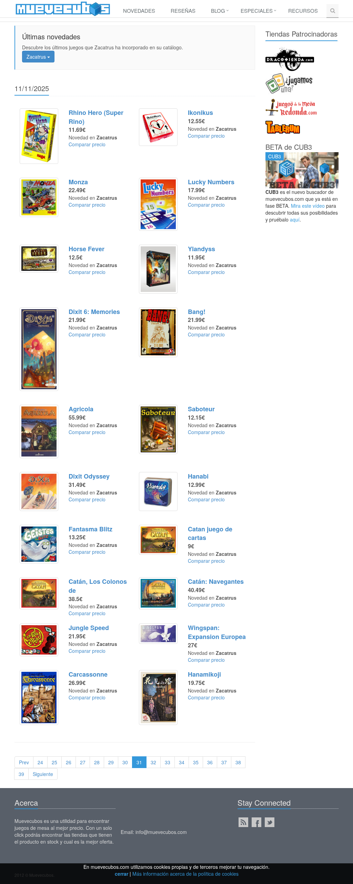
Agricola (81, 408)
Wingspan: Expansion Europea (217, 632)
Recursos (303, 10)
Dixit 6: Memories (94, 311)
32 (153, 762)
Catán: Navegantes (216, 581)
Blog (218, 10)
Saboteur (201, 408)
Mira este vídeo (308, 205)
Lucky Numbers (211, 181)
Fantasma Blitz (90, 528)
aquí (295, 219)
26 (68, 762)
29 (111, 762)
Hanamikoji (204, 674)
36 (210, 762)
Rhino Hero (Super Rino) (96, 117)
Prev (24, 762)
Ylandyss (201, 248)
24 (40, 762)
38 (238, 762)
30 (125, 762)
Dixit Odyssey (89, 476)
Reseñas (183, 10)
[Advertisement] (302, 333)
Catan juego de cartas (210, 533)
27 (82, 762)
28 (97, 762)
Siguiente (43, 773)
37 (224, 762)
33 (167, 762)
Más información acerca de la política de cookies (185, 873)
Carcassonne (88, 674)
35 (196, 762)
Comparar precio (87, 144)
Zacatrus (37, 56)
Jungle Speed (89, 627)
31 (139, 762)
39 (21, 773)
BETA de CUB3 (288, 147)
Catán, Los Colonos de (98, 586)
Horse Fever (86, 248)
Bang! (196, 311)
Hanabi (198, 476)
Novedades (139, 10)
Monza (78, 181)
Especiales (257, 10)
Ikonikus (200, 112)
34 (181, 762)
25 (54, 762)
